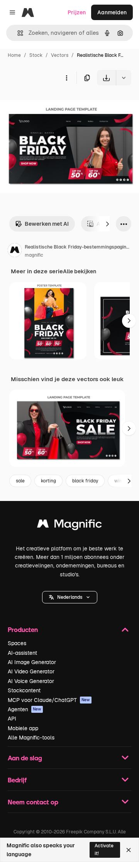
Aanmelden (112, 12)
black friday (85, 481)
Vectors (59, 55)
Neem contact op (33, 802)
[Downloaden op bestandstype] (123, 77)
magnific (34, 255)
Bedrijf (17, 780)
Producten (23, 629)
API (12, 718)
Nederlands (69, 597)
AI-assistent (22, 652)
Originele (51, 103)
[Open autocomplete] (17, 33)
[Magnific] (69, 526)
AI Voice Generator (31, 681)
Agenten (24, 709)
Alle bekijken (79, 271)
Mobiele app (23, 728)
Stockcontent (24, 690)
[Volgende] (107, 224)
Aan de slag (25, 758)
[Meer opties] (66, 77)
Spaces (17, 643)
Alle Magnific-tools (31, 737)
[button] (69, 597)
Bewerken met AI (47, 223)
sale (20, 481)
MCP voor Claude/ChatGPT (49, 700)
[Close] (128, 850)
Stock (35, 55)
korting (48, 481)
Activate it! (104, 849)
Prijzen (77, 12)
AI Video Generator (31, 671)
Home (14, 55)
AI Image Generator (32, 662)
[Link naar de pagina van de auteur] (15, 251)
